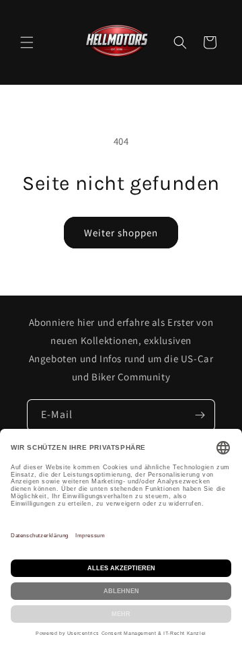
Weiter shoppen (121, 232)
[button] (27, 42)
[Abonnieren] (199, 415)
